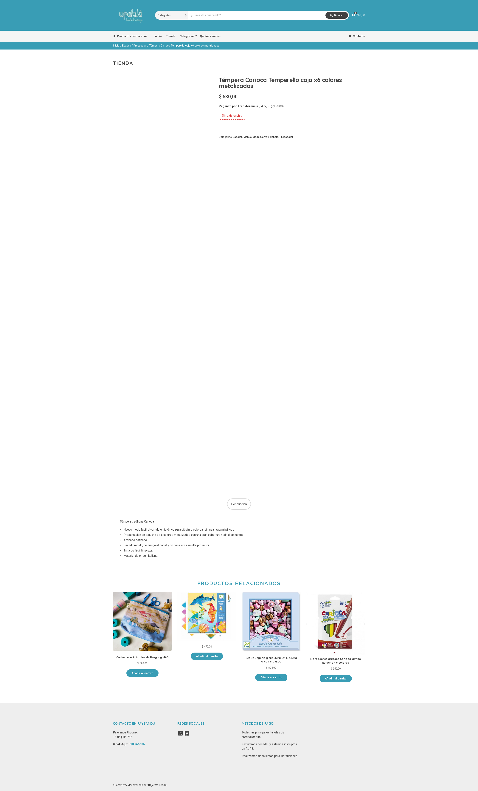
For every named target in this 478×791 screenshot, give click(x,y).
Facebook (187, 733)
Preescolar (140, 45)
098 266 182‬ (137, 744)
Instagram (180, 733)
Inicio (158, 36)
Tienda (170, 36)
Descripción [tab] (239, 504)
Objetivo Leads (157, 785)
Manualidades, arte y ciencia (260, 136)
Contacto (359, 36)
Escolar (237, 136)
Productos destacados (132, 36)
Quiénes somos (210, 36)
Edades (126, 45)
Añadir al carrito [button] (142, 673)
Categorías (187, 36)
